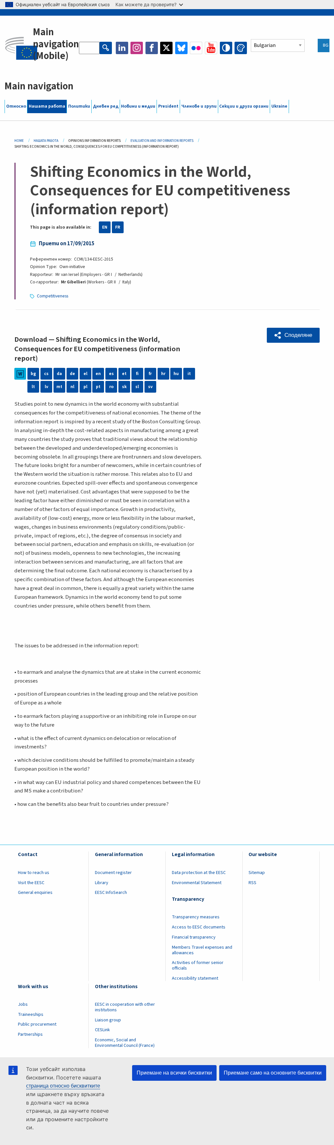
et (124, 373)
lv (46, 387)
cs (46, 373)
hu (176, 373)
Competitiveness (52, 296)
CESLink (102, 1030)
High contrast (226, 48)
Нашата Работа (46, 140)
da (59, 373)
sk (124, 387)
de (72, 373)
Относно (16, 106)
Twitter (166, 48)
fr (150, 373)
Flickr (196, 48)
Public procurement (37, 1024)
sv (150, 387)
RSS (252, 883)
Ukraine (279, 106)
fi (137, 373)
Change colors (241, 48)
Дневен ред (105, 106)
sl (137, 387)
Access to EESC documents (198, 927)
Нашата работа (47, 106)
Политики (79, 106)
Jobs (23, 1004)
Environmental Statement (196, 883)
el (85, 373)
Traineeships (30, 1014)
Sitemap (257, 872)
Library (101, 883)
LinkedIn (122, 48)
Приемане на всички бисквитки (174, 1073)
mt (59, 387)
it (189, 373)
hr (163, 373)
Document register (113, 872)
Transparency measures (196, 917)
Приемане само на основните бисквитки (273, 1073)
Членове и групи (199, 106)
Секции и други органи (243, 106)
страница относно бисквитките (63, 1086)
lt (33, 387)
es (111, 373)
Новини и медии (138, 106)
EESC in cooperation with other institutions (125, 1007)
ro (111, 387)
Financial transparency (194, 937)
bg (33, 373)
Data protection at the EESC (199, 872)
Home (19, 140)
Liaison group (108, 1020)
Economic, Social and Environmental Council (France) (125, 1043)
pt (98, 387)
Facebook (151, 48)
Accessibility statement (195, 978)
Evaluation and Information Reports (161, 140)
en (98, 373)
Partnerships (30, 1034)
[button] (293, 335)
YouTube (211, 48)
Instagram (136, 48)
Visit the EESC (31, 883)
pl (85, 387)
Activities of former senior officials (197, 965)
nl (72, 387)
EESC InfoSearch (111, 892)
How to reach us (33, 872)
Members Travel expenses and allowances (202, 950)
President (168, 106)
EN (104, 227)
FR (117, 227)
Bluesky (181, 48)
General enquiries (35, 892)
